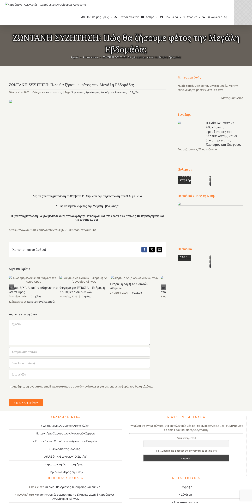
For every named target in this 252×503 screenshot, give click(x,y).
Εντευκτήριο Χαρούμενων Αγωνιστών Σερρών (65, 433)
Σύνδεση (186, 494)
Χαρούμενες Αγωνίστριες (85, 92)
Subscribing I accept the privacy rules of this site (188, 450)
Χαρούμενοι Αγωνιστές (114, 92)
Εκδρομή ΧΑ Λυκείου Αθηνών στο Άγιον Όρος (34, 279)
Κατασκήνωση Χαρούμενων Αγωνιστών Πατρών (66, 441)
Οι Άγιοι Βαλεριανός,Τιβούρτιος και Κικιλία (72, 487)
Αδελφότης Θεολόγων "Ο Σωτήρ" (65, 456)
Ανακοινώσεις (54, 92)
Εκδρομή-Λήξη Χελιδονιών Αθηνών (140, 277)
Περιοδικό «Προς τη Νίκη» (66, 472)
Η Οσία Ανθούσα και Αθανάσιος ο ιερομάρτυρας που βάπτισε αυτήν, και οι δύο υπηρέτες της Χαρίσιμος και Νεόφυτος (223, 134)
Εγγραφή (186, 487)
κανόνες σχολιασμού (40, 302)
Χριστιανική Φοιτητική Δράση (66, 464)
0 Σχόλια (135, 92)
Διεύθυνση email (186, 438)
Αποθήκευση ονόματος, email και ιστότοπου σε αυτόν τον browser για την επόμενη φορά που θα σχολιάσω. (82, 386)
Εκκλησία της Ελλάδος (66, 449)
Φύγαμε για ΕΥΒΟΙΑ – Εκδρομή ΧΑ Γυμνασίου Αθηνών (87, 279)
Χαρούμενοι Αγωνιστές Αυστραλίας (66, 426)
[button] (225, 17)
